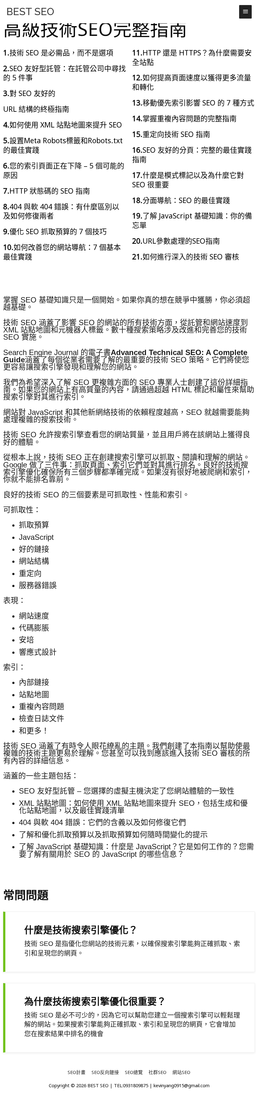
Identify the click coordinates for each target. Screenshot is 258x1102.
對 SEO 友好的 (32, 93)
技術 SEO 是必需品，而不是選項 (61, 53)
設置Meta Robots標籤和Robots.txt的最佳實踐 (63, 145)
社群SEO (157, 1072)
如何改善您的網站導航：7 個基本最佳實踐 (62, 252)
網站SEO (181, 1072)
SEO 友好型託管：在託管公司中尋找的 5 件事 (64, 73)
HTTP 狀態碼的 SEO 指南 (49, 191)
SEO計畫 (77, 1072)
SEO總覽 (134, 1072)
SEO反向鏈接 (105, 1072)
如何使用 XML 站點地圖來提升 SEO (65, 125)
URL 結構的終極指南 (36, 109)
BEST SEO (30, 11)
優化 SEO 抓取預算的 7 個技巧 (58, 231)
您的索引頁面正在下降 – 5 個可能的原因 (63, 170)
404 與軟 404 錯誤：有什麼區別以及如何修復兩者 (61, 211)
